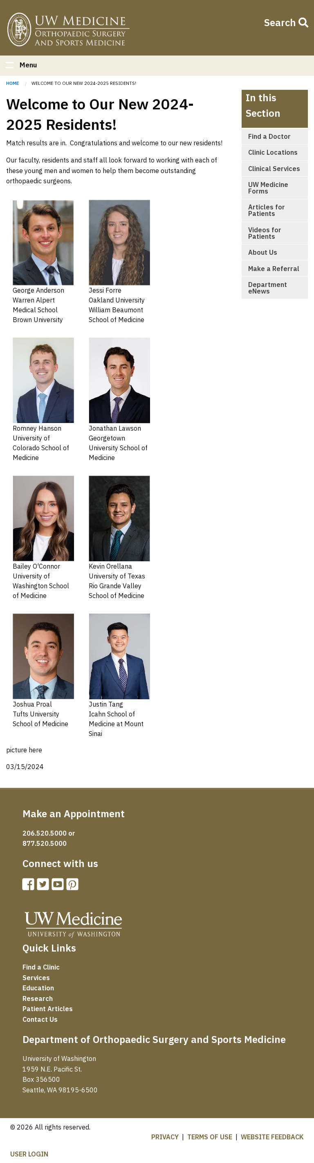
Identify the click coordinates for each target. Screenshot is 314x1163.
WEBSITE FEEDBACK (272, 1137)
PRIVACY (165, 1137)
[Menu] (9, 66)
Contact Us (40, 1019)
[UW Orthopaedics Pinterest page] (74, 887)
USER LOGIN (29, 1154)
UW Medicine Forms (268, 187)
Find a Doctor (269, 136)
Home (68, 31)
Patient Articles (47, 1009)
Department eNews (267, 287)
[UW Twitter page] (44, 887)
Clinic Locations (273, 152)
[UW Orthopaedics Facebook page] (29, 887)
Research (37, 998)
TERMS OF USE (209, 1137)
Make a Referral (273, 269)
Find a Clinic (41, 967)
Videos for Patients (264, 233)
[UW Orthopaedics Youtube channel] (59, 887)
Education (38, 988)
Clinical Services (274, 169)
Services (36, 978)
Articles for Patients (266, 210)
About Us (262, 252)
